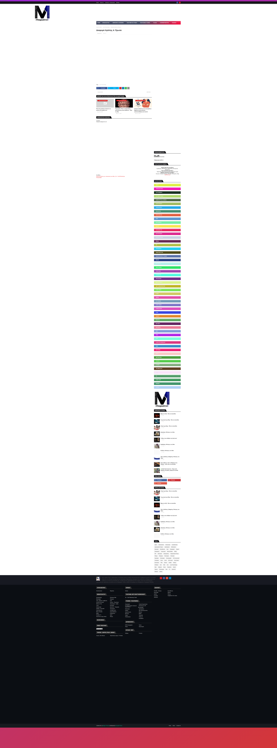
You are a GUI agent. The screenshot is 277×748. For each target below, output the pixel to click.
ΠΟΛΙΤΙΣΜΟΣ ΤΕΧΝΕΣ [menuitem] (145, 22)
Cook (157, 293)
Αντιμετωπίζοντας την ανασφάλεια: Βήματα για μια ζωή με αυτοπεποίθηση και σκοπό (143, 110)
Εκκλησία (158, 211)
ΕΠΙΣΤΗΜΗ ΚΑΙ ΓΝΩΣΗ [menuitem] (132, 22)
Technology (159, 368)
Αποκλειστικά (159, 188)
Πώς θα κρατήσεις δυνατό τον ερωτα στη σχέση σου (103, 109)
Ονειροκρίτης (159, 252)
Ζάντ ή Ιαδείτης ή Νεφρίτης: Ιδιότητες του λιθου (170, 457)
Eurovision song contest (101, 616)
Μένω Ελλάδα (159, 237)
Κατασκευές (159, 230)
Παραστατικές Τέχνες (161, 256)
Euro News (159, 304)
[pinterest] (180, 2)
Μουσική (127, 613)
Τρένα (140, 625)
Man (157, 346)
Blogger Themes (106, 725)
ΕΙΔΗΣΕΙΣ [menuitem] (174, 22)
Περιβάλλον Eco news (172, 595)
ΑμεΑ (157, 185)
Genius (157, 316)
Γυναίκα (140, 633)
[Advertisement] (124, 164)
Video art (141, 616)
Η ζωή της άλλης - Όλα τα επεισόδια (169, 426)
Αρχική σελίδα (99, 27)
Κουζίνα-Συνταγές (100, 602)
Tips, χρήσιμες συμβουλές (101, 600)
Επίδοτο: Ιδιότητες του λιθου (167, 450)
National (158, 349)
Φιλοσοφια (158, 278)
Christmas (158, 289)
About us (102, 2)
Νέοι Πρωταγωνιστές (143, 610)
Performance (127, 616)
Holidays (158, 327)
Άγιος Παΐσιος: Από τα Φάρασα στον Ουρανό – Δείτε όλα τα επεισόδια (169, 463)
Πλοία (126, 626)
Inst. (157, 331)
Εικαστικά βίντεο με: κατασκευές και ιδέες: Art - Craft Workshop (110, 176)
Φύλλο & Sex (99, 603)
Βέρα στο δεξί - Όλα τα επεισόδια (168, 413)
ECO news (158, 301)
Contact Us (178, 725)
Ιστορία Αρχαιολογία (143, 604)
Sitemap (117, 2)
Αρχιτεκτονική (128, 612)
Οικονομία (158, 248)
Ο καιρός (156, 595)
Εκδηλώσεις (159, 207)
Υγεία (97, 605)
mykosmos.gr (167, 174)
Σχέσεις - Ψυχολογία (114, 602)
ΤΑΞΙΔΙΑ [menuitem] (155, 22)
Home (97, 2)
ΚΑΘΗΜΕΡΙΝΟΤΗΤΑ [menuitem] (164, 22)
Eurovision (159, 308)
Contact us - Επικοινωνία (110, 2)
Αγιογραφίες (99, 177)
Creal (157, 297)
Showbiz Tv (98, 614)
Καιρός (157, 226)
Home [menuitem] (98, 22)
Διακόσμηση (159, 203)
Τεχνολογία (112, 608)
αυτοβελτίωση (159, 196)
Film (157, 312)
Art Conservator (160, 286)
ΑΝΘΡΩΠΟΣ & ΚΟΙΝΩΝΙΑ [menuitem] (118, 22)
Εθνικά (169, 592)
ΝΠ (156, 245)
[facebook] (177, 2)
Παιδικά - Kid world (100, 608)
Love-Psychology (106, 27)
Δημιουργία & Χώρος (161, 200)
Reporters (159, 357)
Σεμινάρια (158, 274)
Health (157, 319)
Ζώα (157, 218)
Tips (157, 372)
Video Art (158, 379)
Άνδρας (126, 633)
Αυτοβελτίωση (113, 610)
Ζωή (111, 600)
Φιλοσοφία (98, 599)
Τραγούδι (141, 615)
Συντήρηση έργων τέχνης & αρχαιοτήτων (131, 606)
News (157, 353)
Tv (156, 376)
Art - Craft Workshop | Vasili (131, 597)
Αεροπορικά (141, 626)
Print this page (99, 628)
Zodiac (157, 387)
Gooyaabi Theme (118, 725)
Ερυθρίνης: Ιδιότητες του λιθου (168, 444)
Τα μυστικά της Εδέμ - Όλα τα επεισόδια (170, 419)
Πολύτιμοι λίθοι (113, 597)
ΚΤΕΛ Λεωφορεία (128, 625)
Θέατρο (140, 612)
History (158, 323)
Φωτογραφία (159, 282)
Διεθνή (155, 594)
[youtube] (160, 483)
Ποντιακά (158, 271)
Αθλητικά (156, 597)
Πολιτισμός (159, 267)
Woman (157, 383)
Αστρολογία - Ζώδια (114, 603)
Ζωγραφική (159, 222)
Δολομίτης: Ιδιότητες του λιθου (168, 432)
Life (157, 338)
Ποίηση (126, 610)
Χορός (126, 615)
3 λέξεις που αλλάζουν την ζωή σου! (169, 438)
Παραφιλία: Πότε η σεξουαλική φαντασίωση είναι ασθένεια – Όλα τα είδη (123, 110)
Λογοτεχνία (159, 233)
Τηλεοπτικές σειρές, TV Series (116, 635)
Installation (141, 618)
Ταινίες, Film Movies (100, 635)
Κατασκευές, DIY (142, 605)
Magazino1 (99, 33)
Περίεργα (158, 263)
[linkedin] (170, 578)
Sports (158, 361)
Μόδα (157, 241)
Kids (157, 334)
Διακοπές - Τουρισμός (114, 607)
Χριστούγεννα (99, 610)
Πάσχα (157, 260)
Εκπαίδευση (159, 215)
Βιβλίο (140, 613)
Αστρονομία (159, 192)
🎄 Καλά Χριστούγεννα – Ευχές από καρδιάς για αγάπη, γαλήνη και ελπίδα (169, 469)
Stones (158, 364)
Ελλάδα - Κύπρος (157, 590)
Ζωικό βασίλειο (113, 611)
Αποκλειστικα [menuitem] (105, 22)
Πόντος (169, 594)
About (174, 725)
